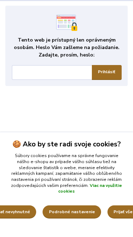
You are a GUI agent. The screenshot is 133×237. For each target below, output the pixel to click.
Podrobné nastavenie (72, 212)
